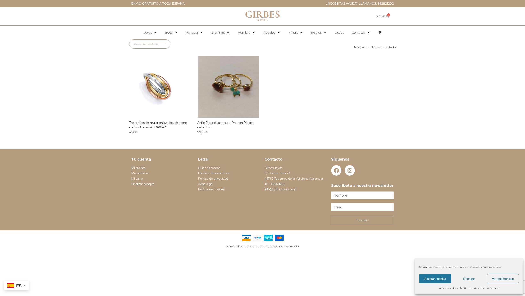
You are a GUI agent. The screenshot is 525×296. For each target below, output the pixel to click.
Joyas (148, 32)
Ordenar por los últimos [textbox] (146, 44)
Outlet (339, 32)
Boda (169, 32)
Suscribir (363, 220)
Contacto (358, 32)
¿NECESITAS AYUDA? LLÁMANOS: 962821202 (360, 3)
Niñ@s (293, 32)
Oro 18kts (218, 32)
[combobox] (149, 44)
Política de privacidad (472, 288)
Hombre (244, 32)
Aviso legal (493, 288)
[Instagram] (350, 170)
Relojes (316, 32)
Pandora (192, 32)
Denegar (469, 278)
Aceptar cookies (435, 278)
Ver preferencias (503, 278)
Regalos (269, 32)
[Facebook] (336, 170)
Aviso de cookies (448, 288)
